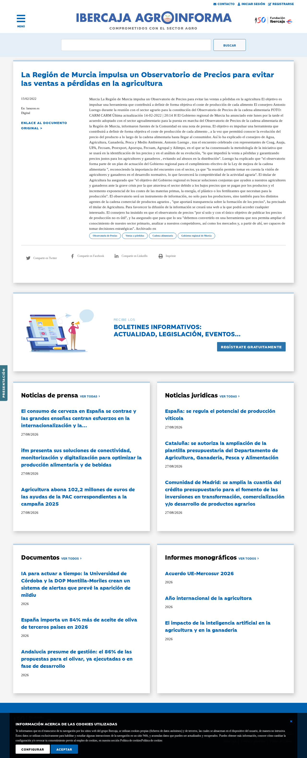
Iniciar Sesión (253, 3)
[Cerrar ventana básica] (291, 721)
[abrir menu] (21, 18)
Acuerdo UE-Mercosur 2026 (199, 573)
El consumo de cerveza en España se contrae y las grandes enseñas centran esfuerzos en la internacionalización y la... (78, 418)
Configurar (32, 749)
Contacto (226, 3)
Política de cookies (151, 740)
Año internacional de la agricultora (208, 597)
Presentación (3, 383)
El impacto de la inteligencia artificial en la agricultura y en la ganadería (218, 626)
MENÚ (21, 26)
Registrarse (283, 3)
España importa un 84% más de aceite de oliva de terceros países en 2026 (79, 623)
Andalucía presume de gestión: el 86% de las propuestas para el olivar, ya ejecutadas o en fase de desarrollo (77, 658)
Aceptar (64, 749)
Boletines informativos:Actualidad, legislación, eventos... (177, 330)
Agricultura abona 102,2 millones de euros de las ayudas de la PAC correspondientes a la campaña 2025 (78, 496)
